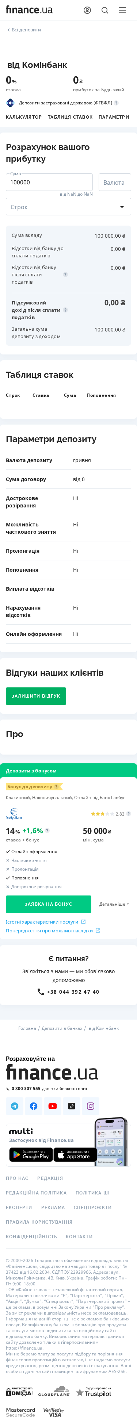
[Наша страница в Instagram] (90, 1106)
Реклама (53, 1207)
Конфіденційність (31, 1236)
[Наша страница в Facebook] (33, 1106)
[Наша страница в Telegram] (14, 1106)
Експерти (19, 1207)
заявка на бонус (48, 904)
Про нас (17, 1178)
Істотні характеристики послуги (42, 922)
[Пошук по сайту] (105, 10)
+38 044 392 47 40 (73, 991)
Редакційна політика (36, 1193)
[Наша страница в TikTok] (71, 1106)
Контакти (79, 1236)
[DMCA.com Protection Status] (19, 1391)
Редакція (50, 1178)
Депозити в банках (62, 1028)
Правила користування (39, 1222)
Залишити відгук (36, 696)
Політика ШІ (93, 1193)
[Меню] (122, 10)
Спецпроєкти (93, 1207)
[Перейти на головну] (29, 10)
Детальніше (112, 904)
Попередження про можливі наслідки (49, 930)
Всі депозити (26, 29)
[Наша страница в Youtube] (52, 1106)
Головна (27, 1028)
